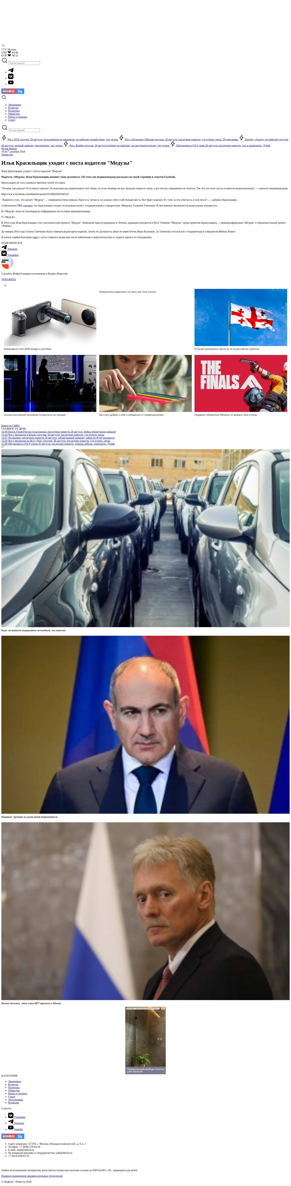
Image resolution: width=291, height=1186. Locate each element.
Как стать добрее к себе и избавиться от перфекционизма (131, 414)
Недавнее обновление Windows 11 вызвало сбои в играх (226, 414)
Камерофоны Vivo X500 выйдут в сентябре (27, 349)
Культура (13, 1084)
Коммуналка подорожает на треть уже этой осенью (127, 291)
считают (27, 205)
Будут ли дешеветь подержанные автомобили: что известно (33, 630)
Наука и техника (17, 1093)
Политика (14, 1087)
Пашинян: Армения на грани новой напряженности (29, 817)
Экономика (14, 1081)
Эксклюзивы (15, 1099)
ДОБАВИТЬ (8, 279)
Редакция (13, 1102)
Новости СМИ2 (10, 425)
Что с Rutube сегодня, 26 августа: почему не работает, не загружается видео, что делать (119, 145)
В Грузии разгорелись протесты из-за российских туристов (227, 349)
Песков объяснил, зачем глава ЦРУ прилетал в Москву (31, 1003)
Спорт (11, 1096)
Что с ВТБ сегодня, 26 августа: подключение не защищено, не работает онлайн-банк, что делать (63, 139)
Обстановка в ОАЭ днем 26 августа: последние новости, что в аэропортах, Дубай (222, 145)
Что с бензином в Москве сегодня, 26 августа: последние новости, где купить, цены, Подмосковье (181, 139)
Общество (7, 154)
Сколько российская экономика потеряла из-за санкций (34, 414)
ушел (35, 237)
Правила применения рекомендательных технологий (31, 1176)
